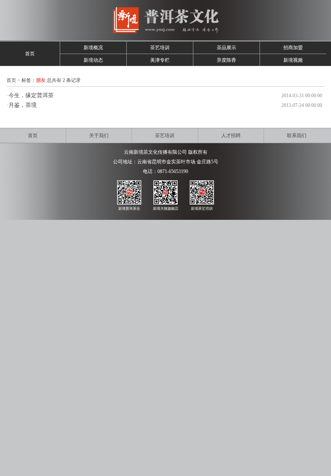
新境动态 (93, 60)
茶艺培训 (160, 47)
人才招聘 (231, 135)
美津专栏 (160, 60)
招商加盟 (293, 47)
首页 (30, 53)
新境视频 (293, 60)
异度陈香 (226, 60)
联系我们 (296, 135)
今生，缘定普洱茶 (31, 95)
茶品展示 (226, 47)
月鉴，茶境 (22, 105)
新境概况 (93, 47)
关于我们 (99, 135)
